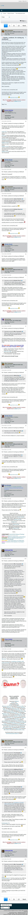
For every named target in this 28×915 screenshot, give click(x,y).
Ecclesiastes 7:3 (5, 823)
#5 (25, 254)
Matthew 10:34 (5, 142)
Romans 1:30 (22, 711)
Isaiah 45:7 (4, 131)
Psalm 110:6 (16, 528)
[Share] (25, 34)
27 (9, 706)
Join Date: (7, 33)
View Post (21, 209)
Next (24, 26)
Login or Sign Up (22, 1)
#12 (25, 558)
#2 (25, 121)
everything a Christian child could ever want (14, 803)
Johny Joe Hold (7, 351)
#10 (25, 449)
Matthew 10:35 (5, 146)
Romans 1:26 (5, 706)
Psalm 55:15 (16, 524)
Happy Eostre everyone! (14, 97)
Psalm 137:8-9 (17, 519)
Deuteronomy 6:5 (6, 878)
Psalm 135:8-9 (20, 517)
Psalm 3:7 (14, 522)
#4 (25, 193)
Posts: (6, 34)
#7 (25, 326)
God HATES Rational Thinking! (16, 534)
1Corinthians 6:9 (15, 719)
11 (14, 26)
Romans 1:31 (10, 717)
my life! (17, 101)
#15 (25, 859)
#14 (25, 747)
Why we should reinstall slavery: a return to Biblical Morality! (12, 538)
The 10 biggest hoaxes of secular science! (11, 535)
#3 (25, 169)
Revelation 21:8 (12, 726)
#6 (25, 275)
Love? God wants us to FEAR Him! (16, 540)
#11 (25, 498)
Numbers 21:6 (5, 139)
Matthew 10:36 (5, 151)
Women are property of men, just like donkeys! (17, 536)
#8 (25, 370)
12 (19, 26)
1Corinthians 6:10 (16, 723)
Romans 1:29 (20, 706)
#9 (25, 425)
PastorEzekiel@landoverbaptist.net (12, 733)
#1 (25, 37)
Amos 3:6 (4, 135)
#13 (25, 649)
